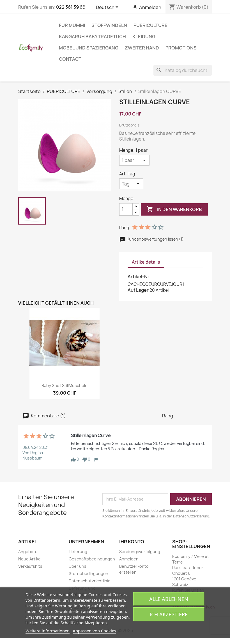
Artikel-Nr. (139, 276)
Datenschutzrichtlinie (90, 580)
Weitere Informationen (48, 631)
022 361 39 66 (70, 7)
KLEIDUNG (143, 36)
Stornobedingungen (88, 573)
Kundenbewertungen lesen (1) (155, 239)
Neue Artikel (30, 559)
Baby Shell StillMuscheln (65, 385)
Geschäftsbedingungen (92, 559)
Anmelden (129, 559)
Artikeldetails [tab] (146, 262)
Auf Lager (138, 290)
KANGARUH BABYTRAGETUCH (92, 36)
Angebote (28, 551)
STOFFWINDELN (109, 25)
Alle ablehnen (168, 599)
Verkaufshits (30, 566)
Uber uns (77, 566)
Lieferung (78, 551)
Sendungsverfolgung (139, 551)
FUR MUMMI (72, 25)
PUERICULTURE (150, 25)
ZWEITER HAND (142, 48)
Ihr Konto (131, 542)
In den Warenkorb (174, 209)
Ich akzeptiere (169, 614)
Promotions (181, 48)
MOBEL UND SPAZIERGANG (88, 48)
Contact (70, 59)
